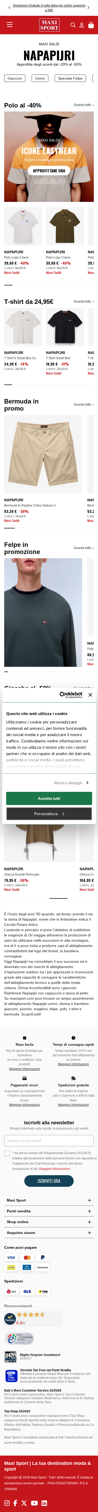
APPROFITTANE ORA (49, 170)
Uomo (40, 78)
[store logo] (42, 25)
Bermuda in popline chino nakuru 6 (30, 505)
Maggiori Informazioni (54, 1169)
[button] (9, 7)
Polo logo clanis (16, 257)
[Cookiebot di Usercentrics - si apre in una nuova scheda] (61, 695)
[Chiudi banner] (90, 695)
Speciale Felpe (70, 78)
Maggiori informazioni (24, 1069)
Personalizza (46, 813)
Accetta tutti (49, 798)
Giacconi (15, 78)
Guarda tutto (82, 105)
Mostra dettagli (68, 782)
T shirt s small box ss (20, 358)
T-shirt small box (58, 358)
